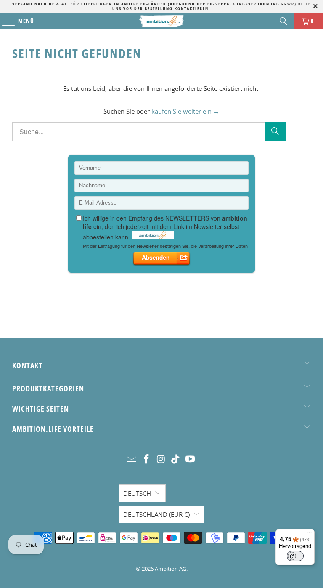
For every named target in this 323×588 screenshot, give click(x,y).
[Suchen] (283, 21)
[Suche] (275, 131)
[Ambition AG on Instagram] (161, 459)
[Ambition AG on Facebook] (146, 459)
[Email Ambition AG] (132, 459)
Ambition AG (170, 568)
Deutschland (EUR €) (156, 514)
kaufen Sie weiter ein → (185, 111)
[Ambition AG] (161, 21)
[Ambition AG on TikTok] (175, 459)
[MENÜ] (4, 21)
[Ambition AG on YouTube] (190, 459)
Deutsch (137, 493)
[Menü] (309, 534)
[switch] (295, 556)
